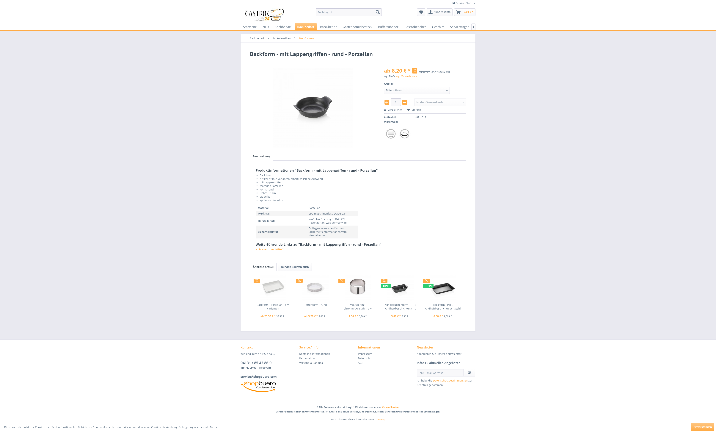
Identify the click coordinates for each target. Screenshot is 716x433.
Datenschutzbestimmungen (450, 380)
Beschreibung (261, 156)
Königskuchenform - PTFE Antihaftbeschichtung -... (400, 306)
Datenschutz (366, 358)
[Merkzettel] (421, 12)
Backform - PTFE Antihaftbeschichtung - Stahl (443, 306)
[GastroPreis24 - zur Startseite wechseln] (265, 14)
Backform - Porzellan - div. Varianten (273, 306)
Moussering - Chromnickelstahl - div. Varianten (358, 306)
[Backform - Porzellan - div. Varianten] (273, 288)
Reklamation (307, 358)
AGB (360, 363)
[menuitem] (349, 12)
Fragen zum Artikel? (271, 249)
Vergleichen (395, 110)
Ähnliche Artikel (263, 267)
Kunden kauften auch (295, 267)
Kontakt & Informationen (314, 354)
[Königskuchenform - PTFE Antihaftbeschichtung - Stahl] (400, 288)
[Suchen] (378, 12)
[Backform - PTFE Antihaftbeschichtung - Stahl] (442, 288)
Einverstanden (702, 427)
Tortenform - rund (315, 305)
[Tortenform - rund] (315, 288)
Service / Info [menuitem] (464, 3)
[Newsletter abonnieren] (469, 372)
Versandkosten (390, 407)
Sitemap (380, 419)
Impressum (365, 354)
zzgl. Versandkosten (406, 76)
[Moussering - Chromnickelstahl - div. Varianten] (358, 288)
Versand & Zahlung (311, 363)
